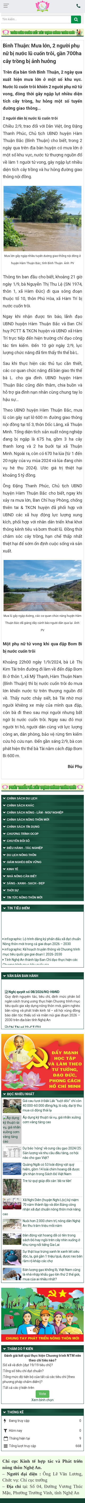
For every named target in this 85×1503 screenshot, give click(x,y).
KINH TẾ (12, 869)
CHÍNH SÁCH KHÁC (20, 805)
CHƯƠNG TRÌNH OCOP (22, 833)
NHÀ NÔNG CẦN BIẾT (22, 876)
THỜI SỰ (13, 890)
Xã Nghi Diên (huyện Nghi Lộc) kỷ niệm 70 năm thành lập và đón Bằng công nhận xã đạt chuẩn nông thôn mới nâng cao (42, 1207)
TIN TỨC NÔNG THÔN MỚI (24, 897)
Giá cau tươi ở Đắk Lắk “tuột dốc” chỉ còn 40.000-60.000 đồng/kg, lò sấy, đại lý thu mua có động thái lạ (52, 1105)
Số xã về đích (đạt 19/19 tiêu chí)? (28, 1365)
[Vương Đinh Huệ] (42, 787)
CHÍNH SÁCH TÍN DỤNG (23, 826)
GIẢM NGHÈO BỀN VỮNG (24, 862)
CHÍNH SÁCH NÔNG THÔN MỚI (28, 819)
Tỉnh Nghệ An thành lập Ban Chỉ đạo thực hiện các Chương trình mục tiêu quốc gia (40, 959)
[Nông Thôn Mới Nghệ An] (42, 6)
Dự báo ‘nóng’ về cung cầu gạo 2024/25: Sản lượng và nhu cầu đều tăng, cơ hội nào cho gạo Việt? (52, 1153)
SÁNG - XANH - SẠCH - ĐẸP (26, 883)
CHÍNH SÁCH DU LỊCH (22, 798)
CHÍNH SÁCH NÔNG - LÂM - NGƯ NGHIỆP (35, 812)
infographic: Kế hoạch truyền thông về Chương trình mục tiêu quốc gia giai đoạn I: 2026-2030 (41, 948)
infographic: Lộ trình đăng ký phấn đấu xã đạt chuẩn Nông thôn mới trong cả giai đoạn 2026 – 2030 (42, 938)
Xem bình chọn (42, 1400)
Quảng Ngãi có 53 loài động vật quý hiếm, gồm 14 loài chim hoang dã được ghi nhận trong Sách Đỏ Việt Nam (51, 1169)
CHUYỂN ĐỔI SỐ (18, 841)
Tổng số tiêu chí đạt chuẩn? (23, 1371)
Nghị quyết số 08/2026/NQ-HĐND (34, 985)
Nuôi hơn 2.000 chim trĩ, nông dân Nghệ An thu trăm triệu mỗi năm (51, 1223)
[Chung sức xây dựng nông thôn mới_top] (42, 33)
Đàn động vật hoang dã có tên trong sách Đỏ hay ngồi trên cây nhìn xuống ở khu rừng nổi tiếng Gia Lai (51, 1240)
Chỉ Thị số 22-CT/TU (24, 1021)
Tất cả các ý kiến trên (18, 1388)
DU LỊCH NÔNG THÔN (21, 855)
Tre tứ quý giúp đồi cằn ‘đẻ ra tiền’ (47, 1181)
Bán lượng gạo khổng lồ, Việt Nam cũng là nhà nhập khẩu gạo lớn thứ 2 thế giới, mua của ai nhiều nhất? (51, 1274)
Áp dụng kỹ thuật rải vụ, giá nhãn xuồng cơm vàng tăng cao (52, 1119)
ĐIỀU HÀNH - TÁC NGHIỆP (25, 848)
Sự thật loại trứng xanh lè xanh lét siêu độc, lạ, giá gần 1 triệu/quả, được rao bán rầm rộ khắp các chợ (52, 1256)
